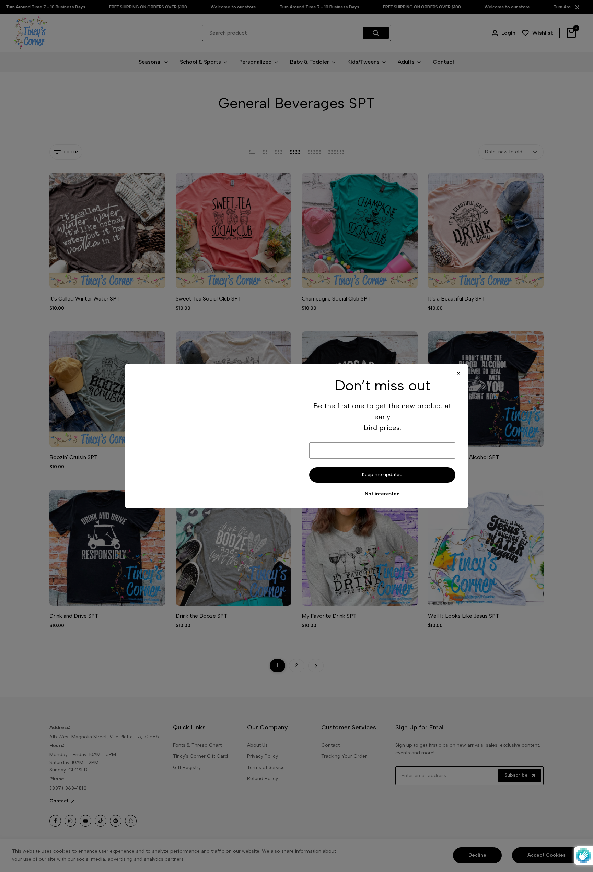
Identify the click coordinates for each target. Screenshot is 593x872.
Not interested (382, 494)
